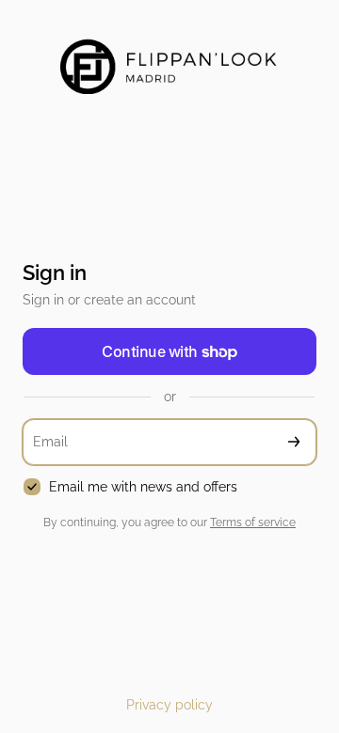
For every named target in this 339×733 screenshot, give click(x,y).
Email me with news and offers (143, 486)
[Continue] (294, 442)
